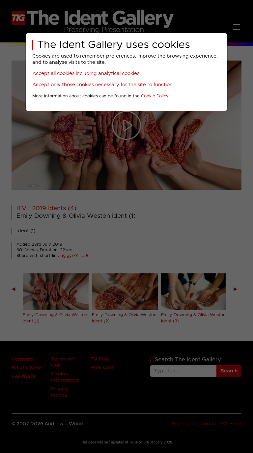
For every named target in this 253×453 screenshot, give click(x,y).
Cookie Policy (155, 96)
